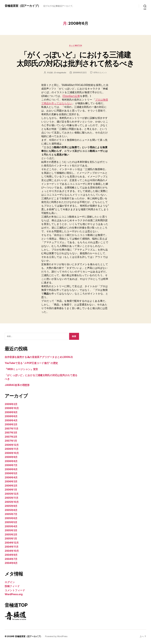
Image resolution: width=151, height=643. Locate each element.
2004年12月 (12, 542)
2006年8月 (11, 461)
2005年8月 (11, 510)
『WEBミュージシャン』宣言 (21, 369)
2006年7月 (11, 465)
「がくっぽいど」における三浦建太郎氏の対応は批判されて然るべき (75, 59)
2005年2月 (11, 534)
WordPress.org (14, 594)
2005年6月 (11, 518)
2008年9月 (11, 412)
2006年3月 (11, 481)
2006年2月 (11, 485)
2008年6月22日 (80, 72)
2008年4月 (11, 420)
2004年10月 (12, 550)
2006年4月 (11, 477)
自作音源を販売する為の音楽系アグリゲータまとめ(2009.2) (39, 357)
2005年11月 (11, 497)
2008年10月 (12, 408)
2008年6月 (11, 416)
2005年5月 (11, 522)
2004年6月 (11, 563)
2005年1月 (11, 538)
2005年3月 (11, 530)
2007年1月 (11, 440)
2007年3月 (11, 432)
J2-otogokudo (60, 72)
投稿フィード (12, 586)
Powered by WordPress (56, 636)
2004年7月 (11, 558)
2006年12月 (12, 444)
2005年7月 (11, 514)
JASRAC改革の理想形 (17, 385)
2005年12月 (12, 493)
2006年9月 (11, 457)
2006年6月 (11, 469)
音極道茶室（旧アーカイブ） (22, 5)
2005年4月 (11, 526)
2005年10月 (12, 501)
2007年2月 (11, 436)
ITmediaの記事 (71, 96)
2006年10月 (12, 453)
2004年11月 (12, 546)
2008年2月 (11, 424)
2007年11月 (11, 428)
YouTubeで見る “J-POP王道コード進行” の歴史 (31, 363)
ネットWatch (75, 45)
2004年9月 (11, 554)
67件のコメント (100, 72)
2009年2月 (11, 404)
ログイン (10, 582)
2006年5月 (11, 473)
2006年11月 (12, 448)
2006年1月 (11, 489)
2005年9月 (11, 505)
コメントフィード (15, 590)
